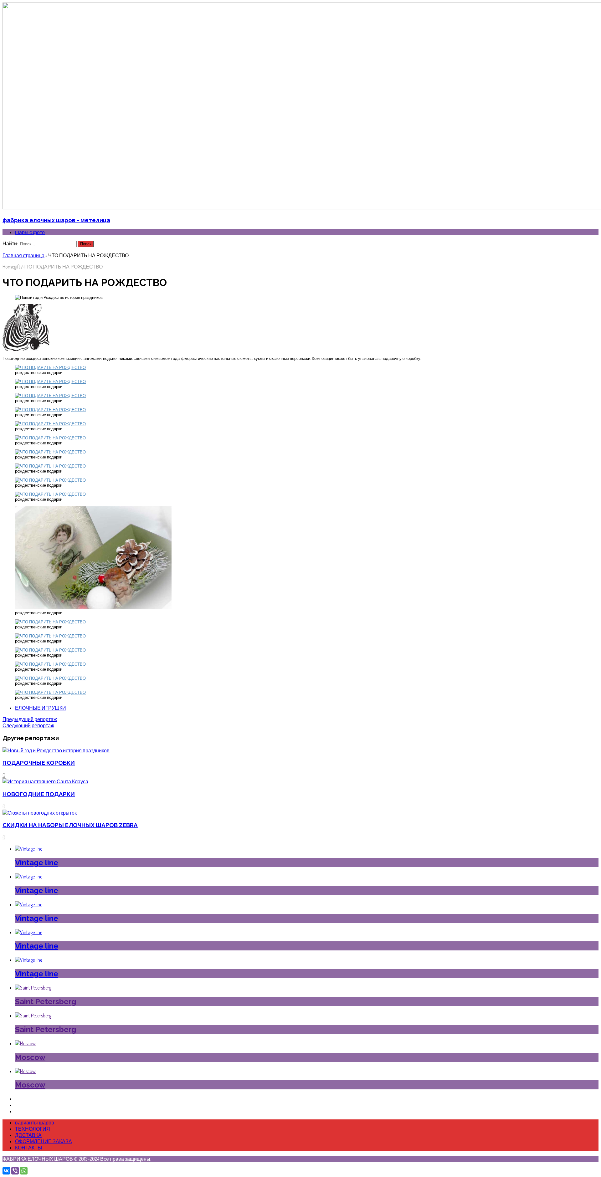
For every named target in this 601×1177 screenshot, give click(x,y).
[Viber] (15, 1170)
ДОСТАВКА (28, 1135)
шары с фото (30, 232)
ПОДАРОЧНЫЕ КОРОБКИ (39, 762)
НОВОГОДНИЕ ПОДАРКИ (39, 794)
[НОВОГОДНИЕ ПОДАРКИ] (45, 781)
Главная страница (23, 255)
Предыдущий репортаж (30, 719)
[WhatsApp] (24, 1170)
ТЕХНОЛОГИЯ (32, 1129)
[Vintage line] (28, 849)
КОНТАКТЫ (28, 1147)
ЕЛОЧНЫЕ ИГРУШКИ (40, 708)
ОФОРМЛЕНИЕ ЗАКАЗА (43, 1141)
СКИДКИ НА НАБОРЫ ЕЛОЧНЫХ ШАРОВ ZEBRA (70, 824)
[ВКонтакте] (6, 1170)
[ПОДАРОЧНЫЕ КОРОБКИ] (56, 750)
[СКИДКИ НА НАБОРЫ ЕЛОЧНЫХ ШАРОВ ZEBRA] (40, 813)
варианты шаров (34, 1122)
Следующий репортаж (28, 725)
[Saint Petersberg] (33, 988)
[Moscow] (25, 1043)
